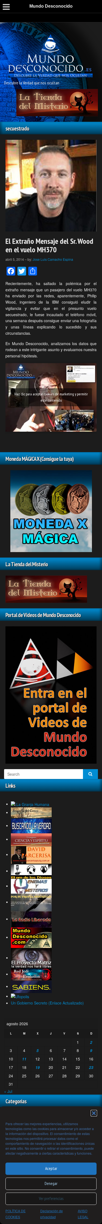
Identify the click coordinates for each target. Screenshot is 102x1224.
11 (24, 1059)
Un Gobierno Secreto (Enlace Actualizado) (47, 1003)
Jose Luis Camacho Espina (53, 259)
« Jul (8, 1091)
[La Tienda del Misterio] (57, 102)
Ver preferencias (51, 1198)
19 (37, 1067)
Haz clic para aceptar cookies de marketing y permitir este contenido (51, 397)
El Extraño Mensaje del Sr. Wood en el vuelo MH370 (49, 245)
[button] (94, 1113)
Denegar (51, 1183)
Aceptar (51, 1168)
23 (91, 1067)
